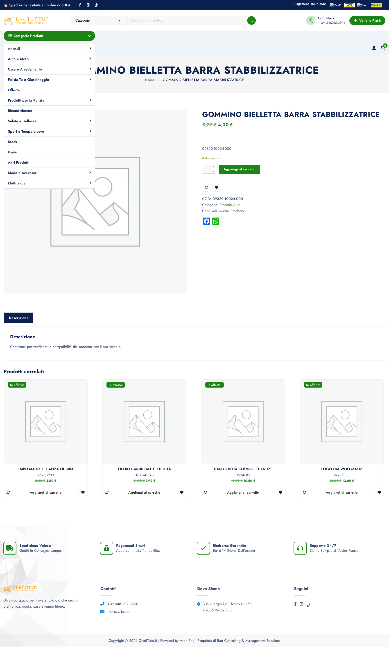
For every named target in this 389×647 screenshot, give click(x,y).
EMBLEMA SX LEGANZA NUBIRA (46, 469)
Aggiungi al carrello (240, 169)
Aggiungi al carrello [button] (46, 492)
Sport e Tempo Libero (26, 131)
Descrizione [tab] (19, 317)
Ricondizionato (20, 110)
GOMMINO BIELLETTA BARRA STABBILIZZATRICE (203, 79)
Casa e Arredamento (25, 69)
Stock (12, 141)
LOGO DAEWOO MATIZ (341, 469)
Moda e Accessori (23, 172)
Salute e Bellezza (22, 121)
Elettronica (16, 183)
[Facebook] (295, 605)
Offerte (14, 90)
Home (150, 79)
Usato (12, 152)
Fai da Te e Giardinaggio (28, 79)
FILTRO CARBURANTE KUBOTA (144, 469)
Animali (14, 48)
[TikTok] (308, 606)
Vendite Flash (369, 20)
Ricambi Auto (230, 204)
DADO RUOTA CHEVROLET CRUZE (243, 469)
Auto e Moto (18, 58)
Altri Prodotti (18, 162)
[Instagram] (301, 605)
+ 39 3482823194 (331, 22)
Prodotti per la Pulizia (26, 100)
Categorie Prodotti (28, 35)
